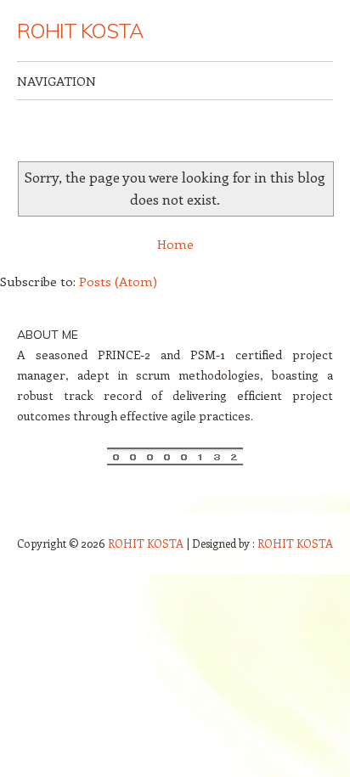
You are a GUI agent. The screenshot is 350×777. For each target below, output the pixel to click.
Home (175, 243)
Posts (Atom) (118, 281)
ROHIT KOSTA (80, 30)
